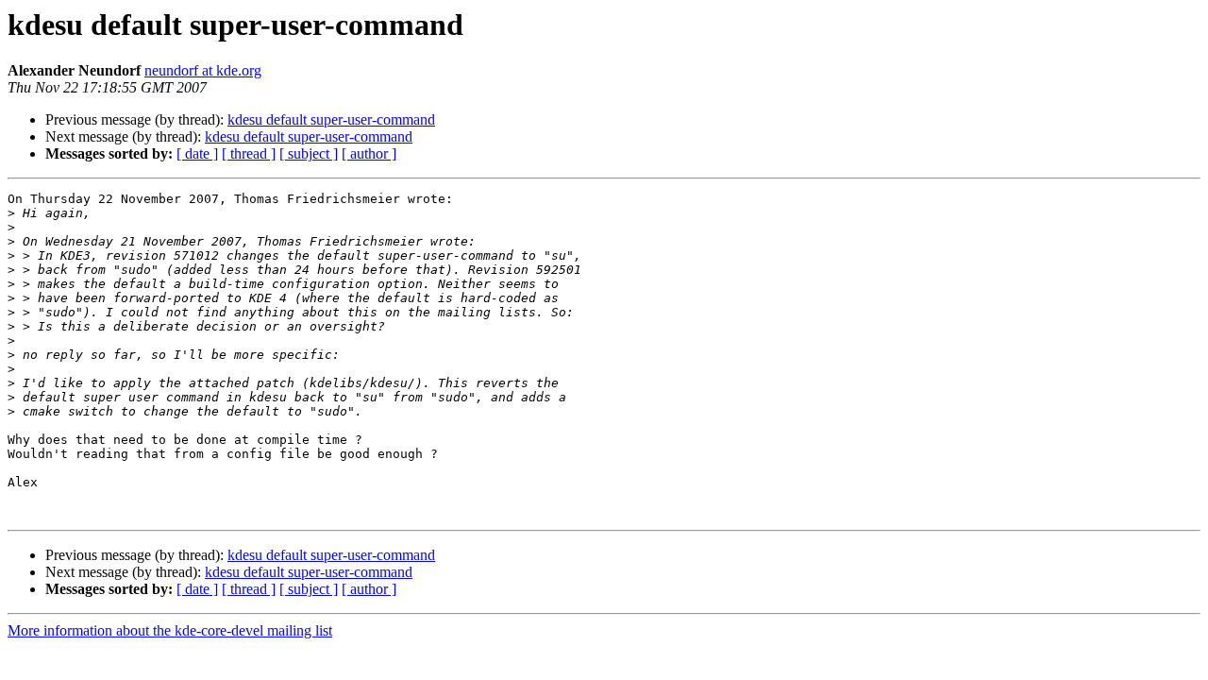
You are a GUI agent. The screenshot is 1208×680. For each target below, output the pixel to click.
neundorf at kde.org (202, 70)
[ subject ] (308, 153)
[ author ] (369, 153)
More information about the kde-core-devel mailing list (170, 630)
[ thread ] (249, 153)
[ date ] (197, 153)
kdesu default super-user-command (331, 119)
